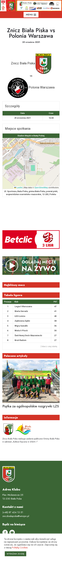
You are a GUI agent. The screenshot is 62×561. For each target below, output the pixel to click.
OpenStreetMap (41, 187)
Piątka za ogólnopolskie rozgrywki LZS (30, 406)
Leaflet (19, 187)
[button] (31, 160)
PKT (55, 302)
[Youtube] (12, 532)
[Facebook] (5, 532)
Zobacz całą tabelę (48, 346)
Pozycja (7, 302)
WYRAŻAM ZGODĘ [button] (15, 553)
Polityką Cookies (20, 547)
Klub (16, 302)
